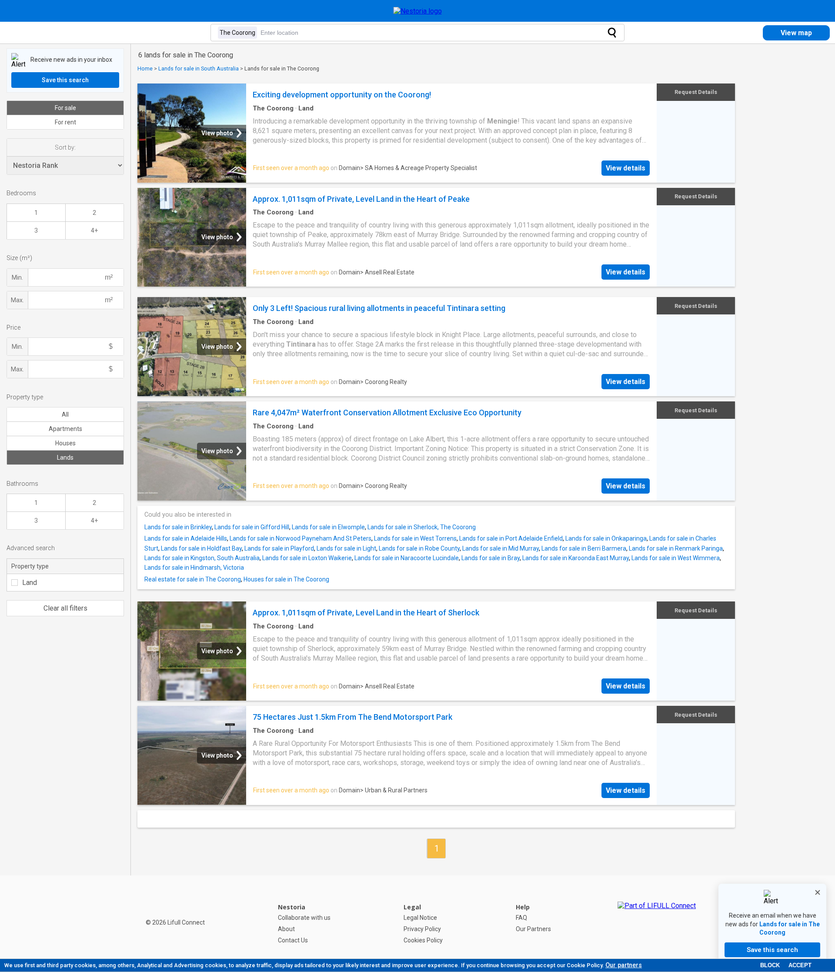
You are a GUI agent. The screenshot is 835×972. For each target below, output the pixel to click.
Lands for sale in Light (346, 548)
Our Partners (533, 928)
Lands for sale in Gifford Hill (251, 527)
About (286, 928)
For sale (65, 107)
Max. (17, 300)
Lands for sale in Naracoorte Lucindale (406, 557)
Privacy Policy (422, 928)
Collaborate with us (304, 917)
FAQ (521, 917)
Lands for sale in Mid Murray (500, 548)
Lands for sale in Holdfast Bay (201, 548)
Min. (17, 277)
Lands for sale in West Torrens (415, 538)
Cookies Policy (423, 940)
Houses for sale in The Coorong (286, 579)
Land (29, 582)
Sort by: (65, 147)
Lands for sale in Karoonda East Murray (575, 557)
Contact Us (293, 940)
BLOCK (770, 965)
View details (625, 168)
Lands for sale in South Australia (198, 68)
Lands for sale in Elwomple (328, 527)
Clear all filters (65, 608)
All (65, 414)
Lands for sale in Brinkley (178, 527)
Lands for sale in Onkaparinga (606, 538)
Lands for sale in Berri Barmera (583, 548)
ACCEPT (800, 965)
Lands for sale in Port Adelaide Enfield (511, 538)
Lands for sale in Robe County (419, 548)
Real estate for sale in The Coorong (192, 579)
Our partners (623, 965)
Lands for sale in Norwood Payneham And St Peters (300, 538)
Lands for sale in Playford (279, 548)
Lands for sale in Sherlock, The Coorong (421, 527)
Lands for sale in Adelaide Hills (185, 538)
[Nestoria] (418, 11)
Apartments (65, 428)
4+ (94, 230)
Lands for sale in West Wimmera (675, 557)
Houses (65, 443)
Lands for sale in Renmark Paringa (676, 548)
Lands (65, 457)
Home (145, 68)
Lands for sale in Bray (490, 557)
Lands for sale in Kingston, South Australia (202, 557)
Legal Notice (420, 917)
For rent (65, 122)
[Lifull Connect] (657, 924)
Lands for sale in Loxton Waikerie (307, 557)
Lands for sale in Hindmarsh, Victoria (194, 567)
